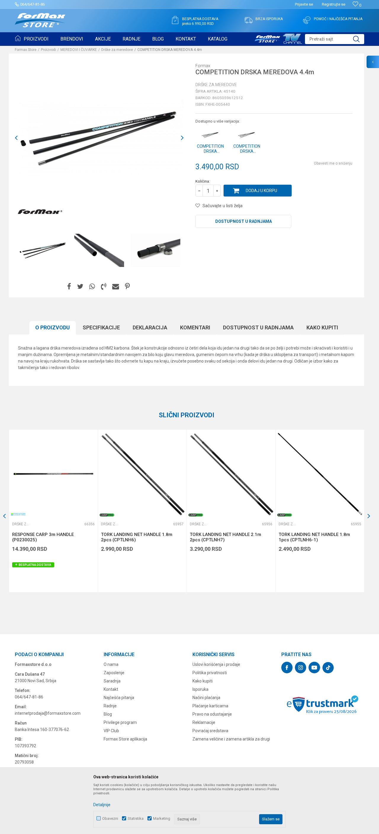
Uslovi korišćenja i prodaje (216, 664)
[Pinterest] (127, 287)
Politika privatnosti (209, 672)
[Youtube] (314, 667)
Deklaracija (150, 327)
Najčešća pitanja (119, 697)
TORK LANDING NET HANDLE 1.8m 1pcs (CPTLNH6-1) (314, 537)
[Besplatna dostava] (175, 20)
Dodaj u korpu (261, 190)
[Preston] (18, 514)
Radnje (110, 705)
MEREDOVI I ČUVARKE (78, 50)
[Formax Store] (40, 20)
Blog (108, 714)
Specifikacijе (101, 327)
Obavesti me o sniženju (333, 163)
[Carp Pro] (106, 515)
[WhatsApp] (92, 287)
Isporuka (200, 689)
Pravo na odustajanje (212, 714)
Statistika (136, 818)
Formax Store (25, 50)
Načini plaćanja (206, 697)
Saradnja (112, 681)
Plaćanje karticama (210, 705)
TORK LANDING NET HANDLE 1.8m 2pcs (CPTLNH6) (136, 537)
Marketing (161, 818)
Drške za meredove (117, 50)
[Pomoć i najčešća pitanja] (307, 20)
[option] (43, 250)
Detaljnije (101, 804)
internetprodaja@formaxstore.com (48, 713)
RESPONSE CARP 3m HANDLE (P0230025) (43, 537)
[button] (334, 39)
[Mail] (115, 287)
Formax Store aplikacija (125, 739)
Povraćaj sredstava (210, 730)
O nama (111, 664)
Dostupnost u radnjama (243, 221)
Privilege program (120, 722)
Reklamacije (203, 722)
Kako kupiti (322, 327)
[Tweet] (80, 287)
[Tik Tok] (328, 667)
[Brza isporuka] (248, 20)
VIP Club (111, 730)
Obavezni (110, 818)
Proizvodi (48, 50)
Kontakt (111, 689)
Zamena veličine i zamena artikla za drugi (231, 739)
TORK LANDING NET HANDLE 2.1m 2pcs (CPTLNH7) (225, 537)
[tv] (278, 37)
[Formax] (40, 212)
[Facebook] (69, 287)
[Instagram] (300, 667)
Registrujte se (333, 4)
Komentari (195, 327)
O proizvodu (52, 327)
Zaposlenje (114, 672)
